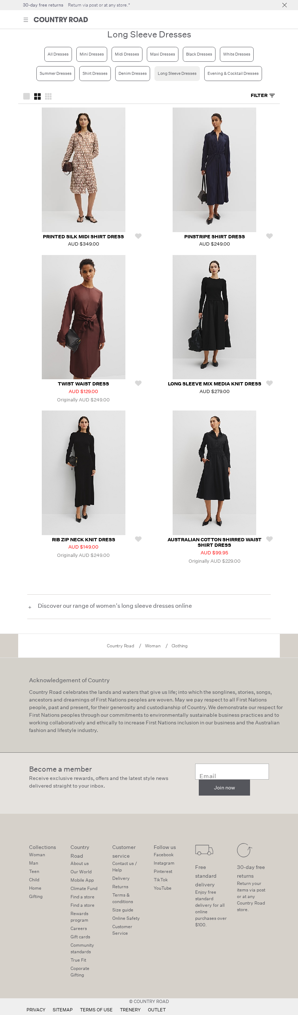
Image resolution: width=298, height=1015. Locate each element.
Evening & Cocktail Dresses (233, 73)
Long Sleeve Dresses (177, 73)
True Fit (78, 960)
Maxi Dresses (162, 54)
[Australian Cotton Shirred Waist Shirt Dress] (214, 473)
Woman (37, 855)
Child (34, 880)
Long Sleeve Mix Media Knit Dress (214, 384)
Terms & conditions (122, 898)
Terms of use (96, 1010)
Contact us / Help (124, 866)
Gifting (36, 896)
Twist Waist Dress (83, 384)
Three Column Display (48, 95)
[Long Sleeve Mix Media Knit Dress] (214, 317)
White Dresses (236, 54)
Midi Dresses (127, 54)
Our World (81, 872)
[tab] (263, 95)
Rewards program (79, 916)
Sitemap (63, 1010)
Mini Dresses (92, 54)
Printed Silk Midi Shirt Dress (83, 237)
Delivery (121, 878)
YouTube (163, 888)
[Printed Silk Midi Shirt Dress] (83, 170)
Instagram (164, 863)
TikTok (161, 880)
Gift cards (80, 937)
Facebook (164, 855)
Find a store (82, 897)
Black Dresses (199, 54)
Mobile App (82, 880)
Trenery (130, 1010)
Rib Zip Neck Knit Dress (83, 540)
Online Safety (126, 918)
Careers (79, 928)
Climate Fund (84, 888)
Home (35, 888)
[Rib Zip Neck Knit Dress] (83, 473)
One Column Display (26, 95)
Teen (34, 871)
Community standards (82, 948)
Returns (120, 886)
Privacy (36, 1010)
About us (80, 863)
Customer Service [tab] (122, 929)
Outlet (157, 1010)
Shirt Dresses (95, 73)
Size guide (122, 910)
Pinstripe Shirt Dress (214, 237)
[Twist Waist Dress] (83, 317)
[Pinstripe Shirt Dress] (214, 170)
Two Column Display (37, 95)
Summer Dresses (56, 73)
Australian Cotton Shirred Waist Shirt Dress (215, 543)
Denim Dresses (132, 73)
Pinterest (163, 871)
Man (33, 863)
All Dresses (58, 54)
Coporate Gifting (80, 971)
